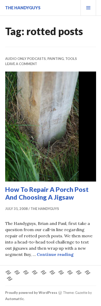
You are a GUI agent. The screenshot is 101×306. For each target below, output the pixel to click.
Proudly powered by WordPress (31, 293)
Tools (71, 59)
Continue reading (55, 254)
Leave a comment (21, 64)
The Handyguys (22, 7)
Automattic (14, 299)
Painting (55, 59)
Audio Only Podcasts (25, 59)
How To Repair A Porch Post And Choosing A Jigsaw (47, 193)
